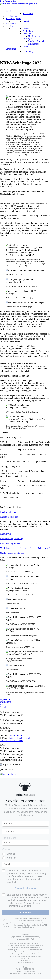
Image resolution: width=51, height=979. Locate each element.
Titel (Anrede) (9, 838)
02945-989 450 (15, 735)
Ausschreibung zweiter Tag (12, 543)
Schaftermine (11, 49)
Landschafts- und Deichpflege (36, 42)
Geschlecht (8, 849)
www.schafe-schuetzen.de (11, 740)
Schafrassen (28, 13)
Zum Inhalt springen (9, 1)
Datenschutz (5, 702)
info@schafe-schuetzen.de (19, 738)
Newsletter (5, 707)
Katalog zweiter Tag (9, 517)
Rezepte (26, 21)
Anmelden (25, 912)
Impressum (5, 699)
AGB (45, 925)
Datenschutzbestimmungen (26, 927)
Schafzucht (11, 26)
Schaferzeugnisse (13, 18)
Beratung (27, 33)
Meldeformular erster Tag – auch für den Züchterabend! (25, 548)
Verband (26, 28)
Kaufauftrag (5, 534)
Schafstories (11, 23)
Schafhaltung (11, 16)
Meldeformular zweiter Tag (12, 553)
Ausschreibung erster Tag (11, 538)
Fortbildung (28, 31)
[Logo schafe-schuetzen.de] (25, 789)
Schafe (9, 11)
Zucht (25, 46)
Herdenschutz (34, 36)
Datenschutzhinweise (25, 888)
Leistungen (28, 39)
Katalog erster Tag (8, 512)
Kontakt (3, 704)
